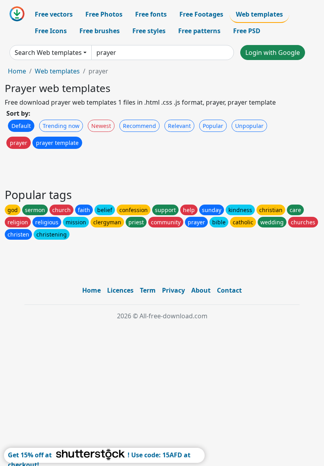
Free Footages (201, 14)
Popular (213, 126)
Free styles (149, 30)
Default (21, 126)
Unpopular (249, 126)
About (201, 290)
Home (17, 71)
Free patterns (199, 30)
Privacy (173, 290)
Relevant (179, 126)
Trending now (61, 126)
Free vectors (54, 14)
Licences (120, 290)
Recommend (139, 126)
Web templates (259, 14)
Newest (101, 126)
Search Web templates (48, 52)
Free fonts (151, 14)
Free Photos (103, 14)
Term (148, 290)
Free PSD (246, 30)
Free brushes (99, 30)
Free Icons (51, 30)
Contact (229, 290)
